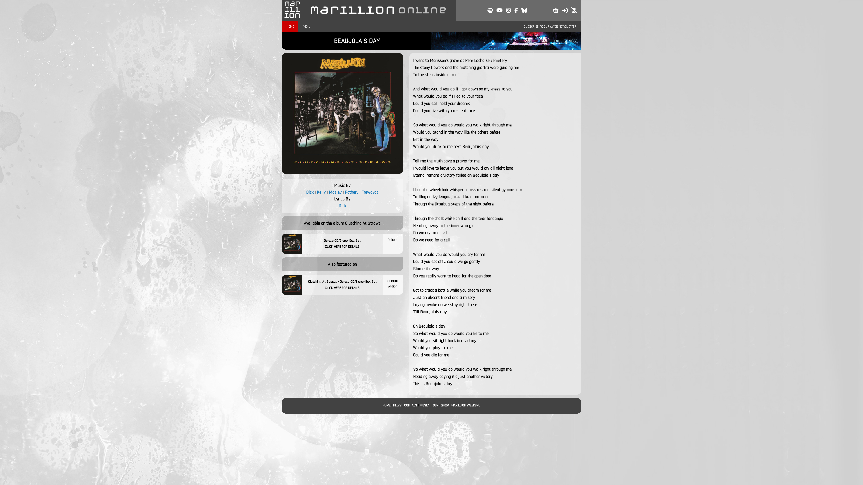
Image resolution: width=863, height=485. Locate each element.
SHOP (445, 405)
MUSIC (424, 405)
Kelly (321, 192)
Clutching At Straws (363, 223)
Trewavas (370, 192)
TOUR (434, 405)
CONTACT (410, 405)
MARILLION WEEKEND (465, 405)
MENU (306, 26)
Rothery (351, 192)
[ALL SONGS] (565, 41)
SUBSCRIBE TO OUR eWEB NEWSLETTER (550, 26)
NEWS (397, 405)
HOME (290, 26)
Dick (310, 192)
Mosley (335, 192)
